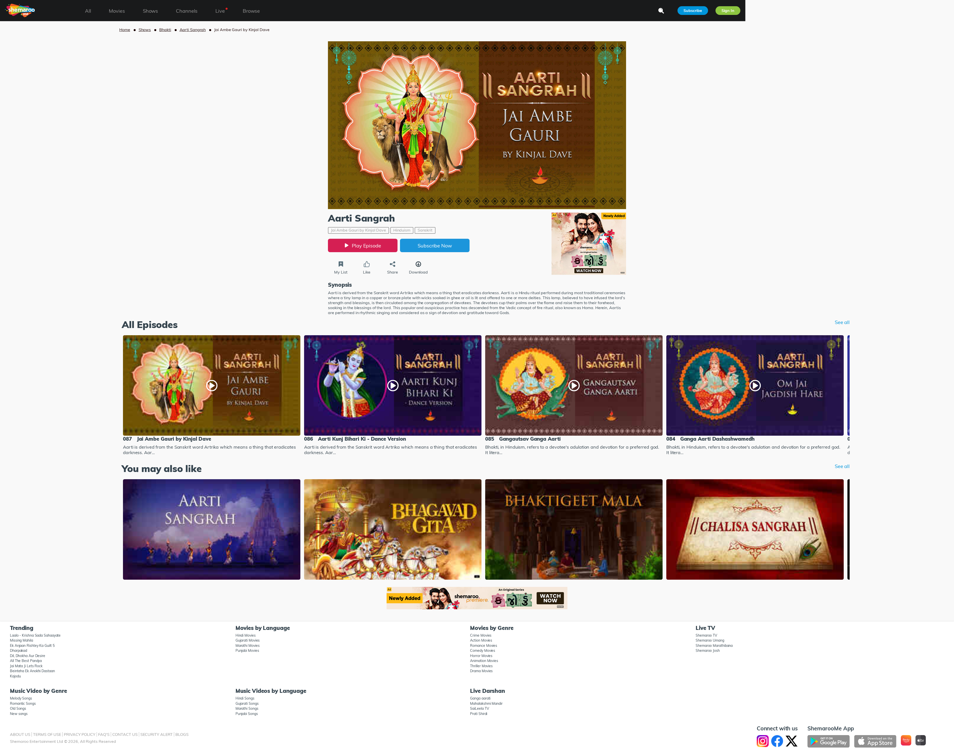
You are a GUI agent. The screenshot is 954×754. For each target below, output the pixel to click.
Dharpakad (18, 650)
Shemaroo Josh (708, 650)
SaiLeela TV (479, 708)
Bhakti (165, 29)
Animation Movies (484, 661)
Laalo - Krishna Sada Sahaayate (35, 635)
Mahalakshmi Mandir (486, 703)
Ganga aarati (480, 698)
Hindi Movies (246, 635)
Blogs (182, 734)
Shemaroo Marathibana (714, 645)
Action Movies (481, 640)
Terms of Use (47, 734)
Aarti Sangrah (193, 29)
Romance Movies (483, 645)
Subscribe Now (435, 245)
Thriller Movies (481, 666)
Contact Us (125, 734)
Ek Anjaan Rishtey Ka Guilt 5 (32, 645)
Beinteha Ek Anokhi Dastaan (32, 671)
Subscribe (692, 10)
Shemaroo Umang (710, 640)
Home (124, 29)
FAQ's (104, 734)
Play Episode (366, 245)
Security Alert (156, 734)
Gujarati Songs (247, 703)
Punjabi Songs (247, 713)
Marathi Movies (248, 645)
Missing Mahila (21, 640)
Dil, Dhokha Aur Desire (27, 656)
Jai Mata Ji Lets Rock (26, 666)
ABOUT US (20, 734)
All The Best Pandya (26, 661)
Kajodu (15, 676)
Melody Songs (21, 698)
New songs (19, 713)
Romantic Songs (23, 703)
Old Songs (18, 708)
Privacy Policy (79, 734)
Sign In (727, 10)
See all (842, 322)
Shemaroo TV (706, 635)
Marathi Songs (247, 708)
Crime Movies (480, 635)
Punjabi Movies (247, 650)
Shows (145, 29)
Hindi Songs (245, 698)
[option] (211, 395)
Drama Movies (481, 671)
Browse (251, 11)
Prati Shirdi (478, 713)
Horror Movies (481, 656)
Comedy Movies (482, 650)
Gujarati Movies (248, 640)
